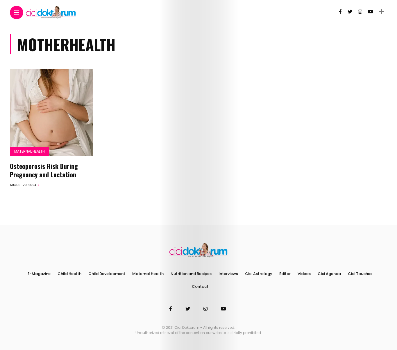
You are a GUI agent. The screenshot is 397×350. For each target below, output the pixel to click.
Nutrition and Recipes (191, 273)
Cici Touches (360, 273)
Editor (285, 273)
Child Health (69, 273)
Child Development (106, 273)
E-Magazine (39, 273)
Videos (304, 273)
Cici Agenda (329, 273)
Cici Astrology (258, 273)
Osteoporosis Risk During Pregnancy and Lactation (44, 170)
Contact (200, 286)
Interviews (228, 273)
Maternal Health (29, 151)
